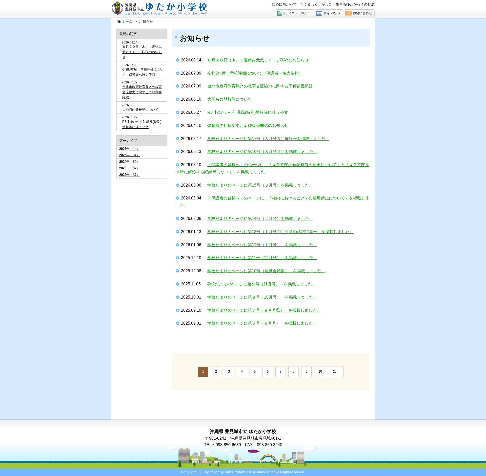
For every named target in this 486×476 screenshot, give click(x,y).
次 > (336, 371)
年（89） (129, 162)
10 (320, 371)
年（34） (129, 155)
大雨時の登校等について (140, 109)
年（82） (129, 168)
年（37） (129, 175)
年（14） (129, 149)
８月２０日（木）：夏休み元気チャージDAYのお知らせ (142, 52)
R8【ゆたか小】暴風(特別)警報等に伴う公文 (141, 124)
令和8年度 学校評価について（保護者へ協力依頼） (143, 72)
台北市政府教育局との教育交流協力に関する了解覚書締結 (142, 92)
